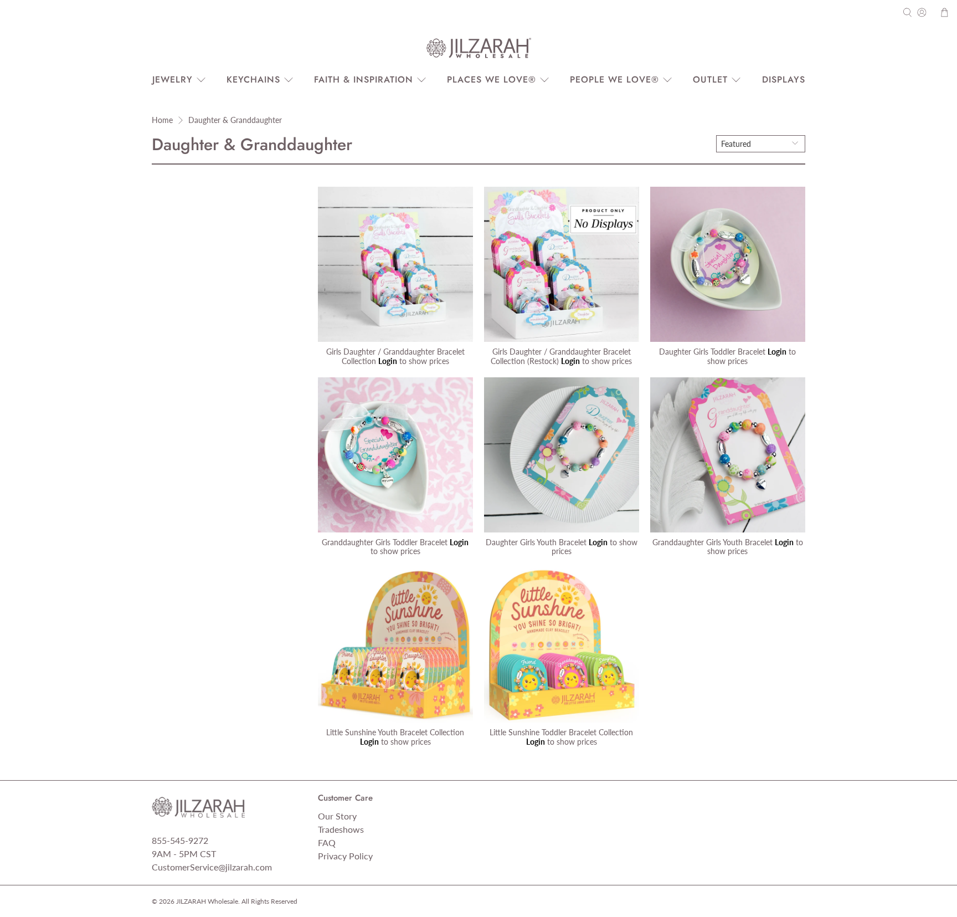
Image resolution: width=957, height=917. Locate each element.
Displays (783, 79)
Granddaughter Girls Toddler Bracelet (384, 542)
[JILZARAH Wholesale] (478, 48)
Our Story (337, 816)
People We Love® (614, 79)
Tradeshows (341, 829)
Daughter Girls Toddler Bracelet (712, 351)
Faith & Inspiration (363, 79)
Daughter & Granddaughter (235, 120)
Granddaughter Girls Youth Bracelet (712, 542)
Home (162, 120)
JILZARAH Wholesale (207, 901)
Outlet (710, 79)
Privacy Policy (345, 856)
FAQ (327, 842)
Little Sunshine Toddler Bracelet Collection (561, 732)
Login (387, 361)
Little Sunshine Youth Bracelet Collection (395, 732)
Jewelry (172, 79)
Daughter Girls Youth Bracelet (536, 542)
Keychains (253, 79)
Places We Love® (491, 79)
